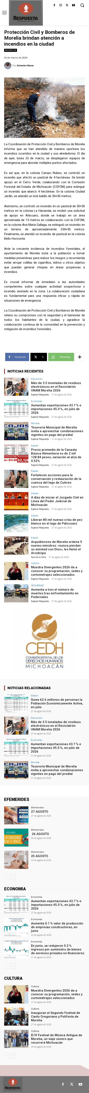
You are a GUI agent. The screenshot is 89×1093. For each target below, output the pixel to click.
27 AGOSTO (39, 812)
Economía (36, 401)
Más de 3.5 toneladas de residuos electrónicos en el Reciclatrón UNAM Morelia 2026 (56, 386)
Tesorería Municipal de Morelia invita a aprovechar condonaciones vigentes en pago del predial (57, 431)
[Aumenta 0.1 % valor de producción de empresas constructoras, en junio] (16, 927)
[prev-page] (6, 876)
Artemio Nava (25, 65)
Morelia (10, 50)
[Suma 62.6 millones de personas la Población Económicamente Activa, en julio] (16, 703)
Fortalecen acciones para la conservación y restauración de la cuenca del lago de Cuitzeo (56, 478)
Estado (34, 445)
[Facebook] (54, 5)
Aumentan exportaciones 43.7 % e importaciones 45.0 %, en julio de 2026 (56, 409)
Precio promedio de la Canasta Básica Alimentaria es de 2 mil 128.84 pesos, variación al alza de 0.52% (56, 455)
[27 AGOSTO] (16, 815)
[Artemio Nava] (8, 65)
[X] (67, 5)
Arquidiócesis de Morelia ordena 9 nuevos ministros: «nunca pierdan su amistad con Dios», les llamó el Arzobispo (56, 547)
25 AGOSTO (39, 856)
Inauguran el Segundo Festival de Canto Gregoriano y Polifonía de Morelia (55, 1016)
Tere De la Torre (38, 557)
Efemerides (37, 807)
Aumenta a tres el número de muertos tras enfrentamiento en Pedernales (54, 593)
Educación (36, 379)
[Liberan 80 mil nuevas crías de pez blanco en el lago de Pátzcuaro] (16, 523)
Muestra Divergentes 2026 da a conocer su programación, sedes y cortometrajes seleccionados (56, 571)
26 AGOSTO (40, 834)
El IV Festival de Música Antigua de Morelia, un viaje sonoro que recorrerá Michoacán (56, 1038)
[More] (79, 357)
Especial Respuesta (40, 394)
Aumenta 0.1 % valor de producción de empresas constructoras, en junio (57, 927)
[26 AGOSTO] (16, 838)
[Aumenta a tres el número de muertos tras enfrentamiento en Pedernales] (16, 593)
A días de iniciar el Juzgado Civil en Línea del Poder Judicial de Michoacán (57, 501)
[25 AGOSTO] (16, 860)
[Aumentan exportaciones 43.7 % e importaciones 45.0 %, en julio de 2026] (16, 409)
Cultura (35, 563)
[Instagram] (61, 5)
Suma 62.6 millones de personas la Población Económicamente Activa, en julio (57, 703)
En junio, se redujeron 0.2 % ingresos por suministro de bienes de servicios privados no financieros (57, 949)
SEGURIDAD (37, 585)
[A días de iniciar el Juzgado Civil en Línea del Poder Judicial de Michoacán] (16, 501)
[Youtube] (73, 5)
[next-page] (13, 876)
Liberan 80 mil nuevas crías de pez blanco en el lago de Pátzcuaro (56, 521)
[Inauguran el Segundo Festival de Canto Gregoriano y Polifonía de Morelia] (16, 1016)
